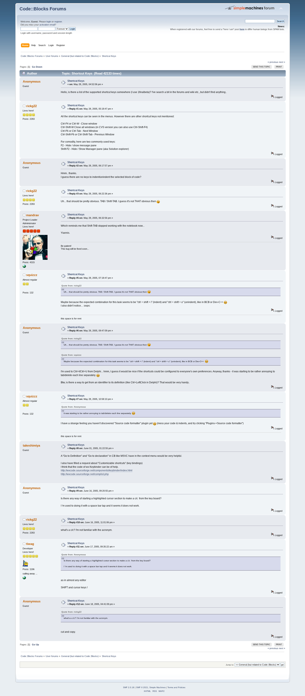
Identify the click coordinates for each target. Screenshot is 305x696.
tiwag (30, 544)
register (58, 21)
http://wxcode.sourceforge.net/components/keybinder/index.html (96, 470)
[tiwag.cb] (24, 578)
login (48, 21)
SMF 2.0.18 (128, 687)
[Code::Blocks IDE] (24, 267)
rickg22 (31, 106)
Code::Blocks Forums (43, 8)
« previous (273, 62)
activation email (47, 24)
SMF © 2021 (142, 687)
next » (282, 62)
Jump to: (230, 665)
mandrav (32, 215)
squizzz (31, 275)
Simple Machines (157, 687)
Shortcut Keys (75, 80)
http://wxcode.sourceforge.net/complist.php (85, 474)
